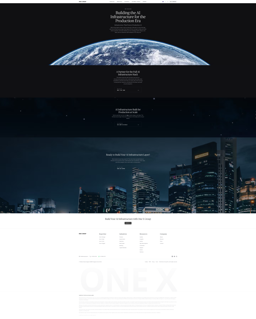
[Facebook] (174, 256)
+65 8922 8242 (94, 256)
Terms (157, 261)
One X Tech (101, 241)
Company (144, 1)
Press (161, 241)
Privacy (153, 261)
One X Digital (102, 243)
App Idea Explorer (144, 243)
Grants (141, 241)
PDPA (150, 261)
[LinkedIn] (172, 256)
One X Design (102, 237)
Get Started (173, 1)
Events (141, 249)
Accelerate (142, 245)
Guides (141, 237)
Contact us (128, 223)
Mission (161, 239)
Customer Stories (136, 1)
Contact (161, 243)
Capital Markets (122, 247)
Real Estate (121, 243)
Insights (141, 239)
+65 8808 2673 (103, 256)
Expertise (112, 1)
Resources (127, 1)
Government (122, 239)
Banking (121, 245)
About (161, 237)
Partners (142, 252)
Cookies (146, 261)
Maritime (121, 241)
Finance (121, 237)
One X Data (101, 239)
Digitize (141, 247)
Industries (119, 1)
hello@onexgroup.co (84, 256)
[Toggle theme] (165, 2)
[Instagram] (176, 256)
